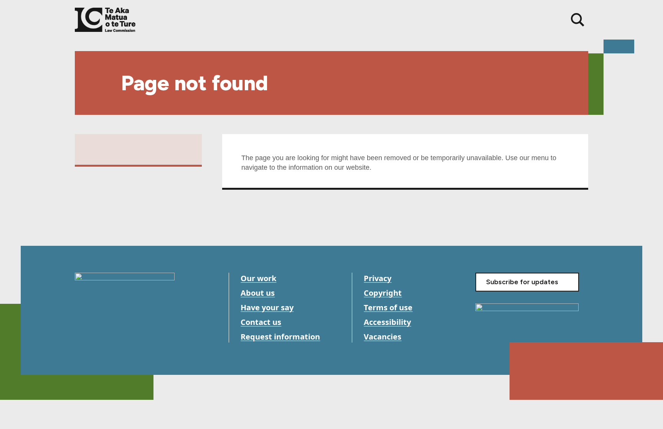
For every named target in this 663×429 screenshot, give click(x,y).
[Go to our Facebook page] (81, 337)
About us (258, 293)
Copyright (383, 293)
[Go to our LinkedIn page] (116, 337)
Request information (280, 336)
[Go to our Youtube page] (99, 337)
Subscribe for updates (522, 282)
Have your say (267, 307)
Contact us (261, 322)
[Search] (577, 19)
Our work (258, 278)
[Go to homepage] (125, 293)
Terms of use (388, 307)
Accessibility (387, 322)
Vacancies (382, 336)
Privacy (377, 278)
